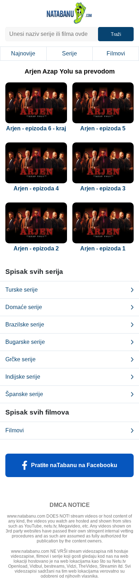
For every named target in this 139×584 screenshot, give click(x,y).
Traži (116, 34)
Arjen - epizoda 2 (36, 248)
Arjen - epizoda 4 (36, 188)
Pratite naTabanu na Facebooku (74, 465)
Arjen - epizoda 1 (102, 248)
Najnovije (23, 53)
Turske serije (21, 290)
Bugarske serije (25, 342)
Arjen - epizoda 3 (102, 188)
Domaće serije (23, 307)
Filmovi (116, 53)
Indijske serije (22, 377)
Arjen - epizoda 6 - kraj (36, 128)
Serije (69, 53)
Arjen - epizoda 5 (102, 128)
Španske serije (24, 394)
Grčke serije (20, 359)
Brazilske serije (24, 324)
